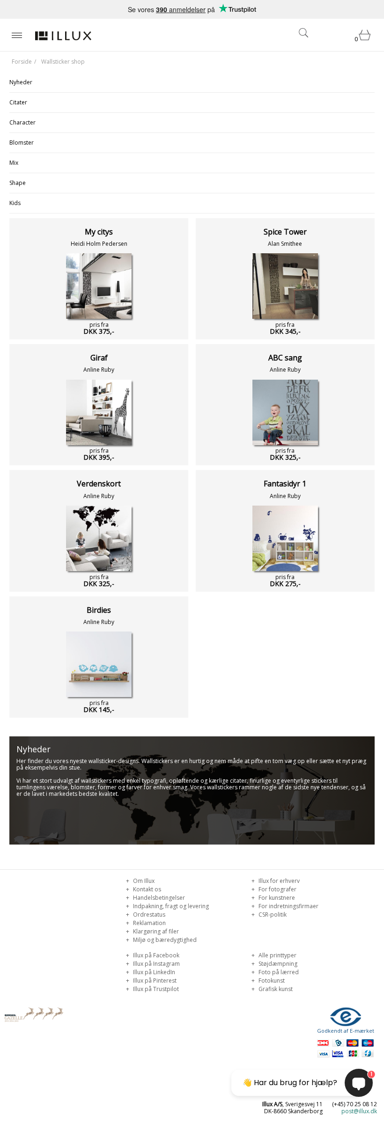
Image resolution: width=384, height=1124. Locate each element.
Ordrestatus (148, 914)
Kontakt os (146, 889)
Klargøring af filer (155, 931)
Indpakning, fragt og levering (170, 906)
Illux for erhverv (278, 881)
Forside (22, 62)
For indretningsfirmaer (287, 906)
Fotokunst (271, 980)
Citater (18, 102)
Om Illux (143, 881)
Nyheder (20, 82)
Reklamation (149, 923)
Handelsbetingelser (158, 898)
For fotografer (276, 889)
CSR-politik (272, 914)
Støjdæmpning (277, 964)
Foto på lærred (278, 972)
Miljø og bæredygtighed (164, 940)
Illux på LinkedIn (153, 972)
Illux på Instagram (156, 964)
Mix (13, 163)
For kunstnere (276, 898)
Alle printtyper (276, 955)
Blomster (21, 143)
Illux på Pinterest (154, 980)
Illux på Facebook (155, 955)
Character (22, 122)
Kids (15, 203)
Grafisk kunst (275, 989)
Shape (17, 183)
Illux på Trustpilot (155, 989)
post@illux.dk (359, 1111)
